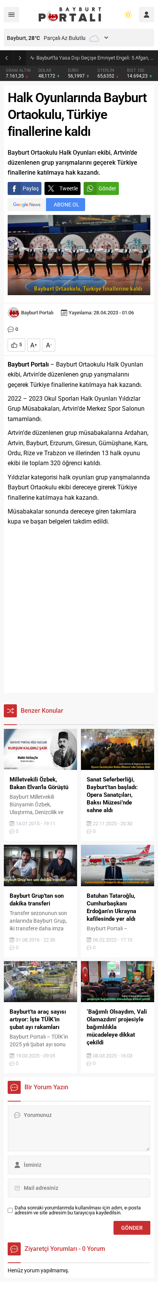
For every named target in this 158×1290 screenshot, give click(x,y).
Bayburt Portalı (37, 312)
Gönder (107, 188)
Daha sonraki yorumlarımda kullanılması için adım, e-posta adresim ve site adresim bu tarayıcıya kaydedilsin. (78, 1210)
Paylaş (31, 188)
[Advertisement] (79, 610)
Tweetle (68, 188)
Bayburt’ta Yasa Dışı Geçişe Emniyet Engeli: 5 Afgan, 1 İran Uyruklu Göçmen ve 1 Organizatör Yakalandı (95, 58)
